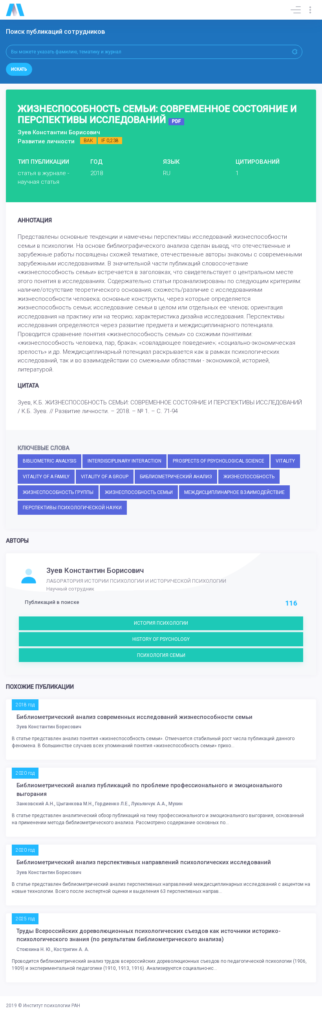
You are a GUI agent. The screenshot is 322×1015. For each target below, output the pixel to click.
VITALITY (285, 461)
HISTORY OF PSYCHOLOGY (161, 639)
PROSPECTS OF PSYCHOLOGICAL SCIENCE (218, 461)
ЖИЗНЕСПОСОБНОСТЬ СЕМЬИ (139, 492)
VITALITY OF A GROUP (104, 476)
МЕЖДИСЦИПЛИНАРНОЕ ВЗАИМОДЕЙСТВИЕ (234, 492)
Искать (19, 69)
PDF (176, 121)
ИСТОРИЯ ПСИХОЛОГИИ (161, 623)
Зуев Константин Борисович (95, 570)
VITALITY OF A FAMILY (46, 476)
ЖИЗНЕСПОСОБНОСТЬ (248, 476)
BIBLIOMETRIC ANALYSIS (49, 461)
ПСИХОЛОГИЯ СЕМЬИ (161, 655)
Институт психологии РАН (51, 1005)
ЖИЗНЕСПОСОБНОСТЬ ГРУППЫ (58, 492)
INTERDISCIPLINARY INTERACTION (124, 461)
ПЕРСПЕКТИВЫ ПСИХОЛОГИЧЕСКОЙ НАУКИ (72, 507)
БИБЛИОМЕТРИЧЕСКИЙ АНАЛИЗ (176, 476)
